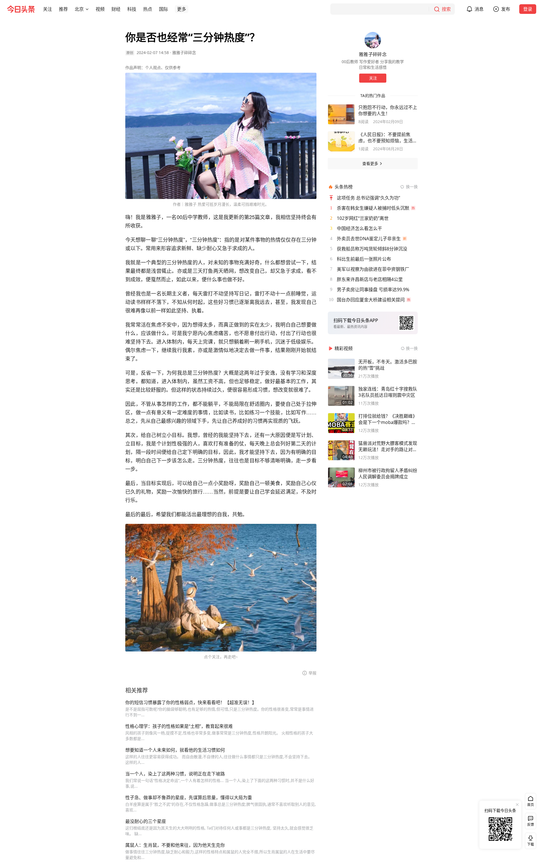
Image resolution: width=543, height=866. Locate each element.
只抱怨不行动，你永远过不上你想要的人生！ (387, 110)
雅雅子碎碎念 (184, 52)
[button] (47, 9)
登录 (527, 9)
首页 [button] (530, 804)
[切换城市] (87, 9)
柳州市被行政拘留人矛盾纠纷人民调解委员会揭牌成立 (387, 473)
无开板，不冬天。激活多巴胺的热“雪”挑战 (387, 365)
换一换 (412, 186)
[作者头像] (372, 40)
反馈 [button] (530, 824)
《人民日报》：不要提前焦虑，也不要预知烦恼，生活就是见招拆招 (387, 137)
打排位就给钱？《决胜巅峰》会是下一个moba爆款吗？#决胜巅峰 (387, 419)
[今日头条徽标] (21, 9)
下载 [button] (529, 840)
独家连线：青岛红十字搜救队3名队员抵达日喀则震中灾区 (387, 392)
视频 (100, 9)
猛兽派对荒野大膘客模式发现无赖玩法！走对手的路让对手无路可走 (387, 446)
